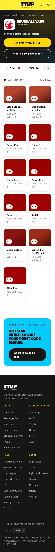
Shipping (33, 479)
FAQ (5, 485)
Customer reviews (13, 491)
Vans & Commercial (13, 436)
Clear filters (45, 80)
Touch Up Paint (18, 15)
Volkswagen (35, 412)
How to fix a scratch (13, 479)
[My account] (41, 5)
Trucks (7, 441)
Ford (31, 436)
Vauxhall (32, 15)
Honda (32, 430)
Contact (8, 508)
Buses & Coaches (12, 447)
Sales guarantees (12, 502)
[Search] (48, 68)
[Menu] (5, 5)
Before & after (11, 496)
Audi (31, 441)
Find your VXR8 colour (27, 43)
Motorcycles (10, 424)
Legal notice (35, 461)
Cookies (33, 496)
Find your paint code (13, 467)
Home (6, 15)
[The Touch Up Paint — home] (27, 5)
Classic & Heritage (12, 430)
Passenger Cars (11, 418)
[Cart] (48, 5)
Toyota (33, 424)
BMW (32, 418)
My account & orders (14, 461)
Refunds (33, 485)
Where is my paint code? (27, 53)
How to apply (10, 473)
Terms (32, 467)
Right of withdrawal (39, 473)
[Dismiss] (50, 546)
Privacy (32, 491)
